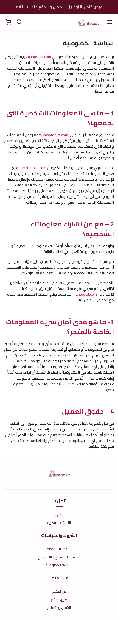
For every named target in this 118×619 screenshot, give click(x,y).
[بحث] (19, 22)
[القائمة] (110, 22)
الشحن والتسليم (59, 608)
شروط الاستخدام (59, 549)
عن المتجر (59, 591)
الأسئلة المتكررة (59, 523)
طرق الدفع (59, 600)
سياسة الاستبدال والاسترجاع (59, 557)
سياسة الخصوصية (59, 565)
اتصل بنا (59, 515)
